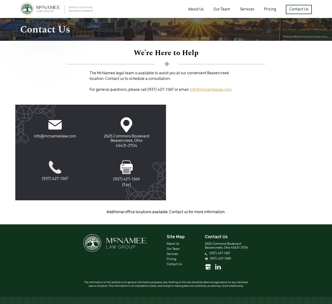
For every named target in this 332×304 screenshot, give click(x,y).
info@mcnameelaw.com (210, 90)
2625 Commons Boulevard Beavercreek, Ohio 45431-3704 (226, 246)
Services (247, 9)
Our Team (221, 9)
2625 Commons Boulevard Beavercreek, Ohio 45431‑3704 (126, 141)
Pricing (270, 9)
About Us (196, 9)
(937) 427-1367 (160, 90)
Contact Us (298, 9)
